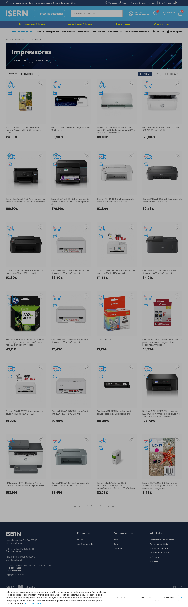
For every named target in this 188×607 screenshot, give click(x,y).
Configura (168, 597)
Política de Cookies (33, 603)
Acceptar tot (122, 597)
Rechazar (146, 597)
